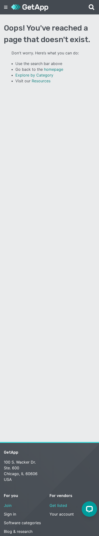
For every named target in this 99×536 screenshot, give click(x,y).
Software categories (22, 522)
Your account (62, 514)
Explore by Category (34, 75)
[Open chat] (89, 509)
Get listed (58, 505)
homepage (53, 69)
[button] (6, 7)
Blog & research (18, 531)
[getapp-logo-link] (29, 7)
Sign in (10, 514)
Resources (41, 80)
